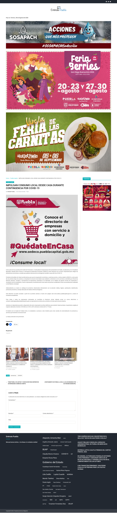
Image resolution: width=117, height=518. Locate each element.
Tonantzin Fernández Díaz (57, 504)
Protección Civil (67, 482)
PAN (68, 478)
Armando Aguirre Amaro (56, 445)
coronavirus (13, 375)
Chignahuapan (53, 449)
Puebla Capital (10, 182)
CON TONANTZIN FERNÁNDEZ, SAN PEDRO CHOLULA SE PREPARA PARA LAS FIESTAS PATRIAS (92, 467)
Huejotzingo (64, 466)
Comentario (12, 400)
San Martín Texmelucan (61, 489)
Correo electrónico (48, 413)
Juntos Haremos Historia (48, 470)
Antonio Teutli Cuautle (65, 442)
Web (9, 420)
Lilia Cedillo (47, 474)
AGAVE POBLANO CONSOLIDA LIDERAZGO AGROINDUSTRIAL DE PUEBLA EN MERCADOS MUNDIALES (92, 444)
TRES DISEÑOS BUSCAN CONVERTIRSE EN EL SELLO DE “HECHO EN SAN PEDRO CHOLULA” (92, 437)
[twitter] (108, 1)
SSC (51, 500)
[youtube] (110, 1)
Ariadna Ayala (46, 445)
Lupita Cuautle (59, 474)
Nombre (11, 413)
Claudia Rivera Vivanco (51, 454)
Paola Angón (47, 482)
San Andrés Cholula (48, 489)
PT (43, 486)
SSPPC (67, 500)
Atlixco (67, 445)
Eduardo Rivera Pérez (50, 458)
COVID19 (20, 375)
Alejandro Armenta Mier (52, 438)
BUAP (45, 449)
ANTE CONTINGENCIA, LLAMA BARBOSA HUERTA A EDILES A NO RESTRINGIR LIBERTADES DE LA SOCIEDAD (64, 363)
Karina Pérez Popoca (63, 470)
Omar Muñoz (60, 478)
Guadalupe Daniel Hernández (51, 466)
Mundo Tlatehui (48, 478)
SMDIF (70, 496)
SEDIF (54, 492)
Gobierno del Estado (53, 462)
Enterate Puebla (11, 191)
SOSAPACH (45, 500)
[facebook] (106, 1)
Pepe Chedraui (56, 482)
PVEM (48, 486)
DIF (72, 454)
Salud (65, 486)
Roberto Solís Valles (56, 486)
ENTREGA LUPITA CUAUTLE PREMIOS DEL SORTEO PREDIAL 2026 (94, 451)
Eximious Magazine (23, 510)
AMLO (64, 438)
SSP (56, 500)
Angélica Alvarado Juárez (50, 442)
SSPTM (44, 504)
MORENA (70, 474)
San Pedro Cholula (47, 492)
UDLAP (70, 504)
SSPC (61, 500)
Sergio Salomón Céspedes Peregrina (54, 496)
